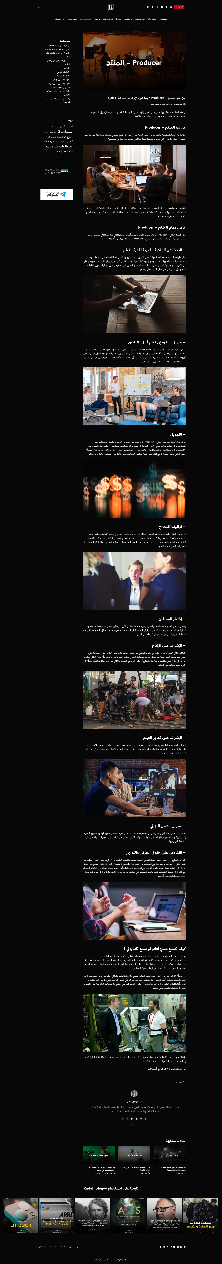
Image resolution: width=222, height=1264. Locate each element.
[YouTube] (166, 7)
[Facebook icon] (145, 1119)
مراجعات (49, 141)
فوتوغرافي (119, 19)
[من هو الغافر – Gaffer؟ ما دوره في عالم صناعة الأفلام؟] (134, 1155)
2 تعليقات (99, 1173)
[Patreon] (153, 7)
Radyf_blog (93, 1188)
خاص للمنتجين (129, 960)
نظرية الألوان (57, 152)
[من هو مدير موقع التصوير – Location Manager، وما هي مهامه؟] (99, 1155)
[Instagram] (162, 7)
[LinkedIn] (164, 1247)
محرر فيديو (138, 745)
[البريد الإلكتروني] (160, 1247)
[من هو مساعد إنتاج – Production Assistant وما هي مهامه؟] (170, 1155)
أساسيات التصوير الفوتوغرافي (103, 19)
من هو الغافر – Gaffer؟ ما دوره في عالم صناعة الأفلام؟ (136, 1169)
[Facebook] (171, 7)
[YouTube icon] (127, 1119)
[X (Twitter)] (148, 7)
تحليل (52, 127)
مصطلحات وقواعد (61, 146)
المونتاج (57, 127)
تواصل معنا (179, 7)
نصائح (63, 151)
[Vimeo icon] (122, 1119)
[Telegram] (157, 7)
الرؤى (70, 1247)
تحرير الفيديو (128, 19)
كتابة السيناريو (140, 19)
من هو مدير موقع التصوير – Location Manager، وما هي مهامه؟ (101, 1169)
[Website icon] (141, 1119)
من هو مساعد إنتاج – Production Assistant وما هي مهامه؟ (173, 1169)
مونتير (128, 745)
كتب (56, 142)
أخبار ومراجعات (60, 19)
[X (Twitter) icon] (136, 1119)
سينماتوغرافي (163, 19)
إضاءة (70, 126)
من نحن (79, 1247)
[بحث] (38, 7)
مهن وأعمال (180, 1081)
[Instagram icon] (132, 1119)
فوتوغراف (52, 137)
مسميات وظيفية (85, 19)
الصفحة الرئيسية (40, 1247)
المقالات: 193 (134, 1125)
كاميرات (69, 141)
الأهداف (63, 1247)
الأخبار (63, 127)
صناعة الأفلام (151, 19)
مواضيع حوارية (72, 19)
